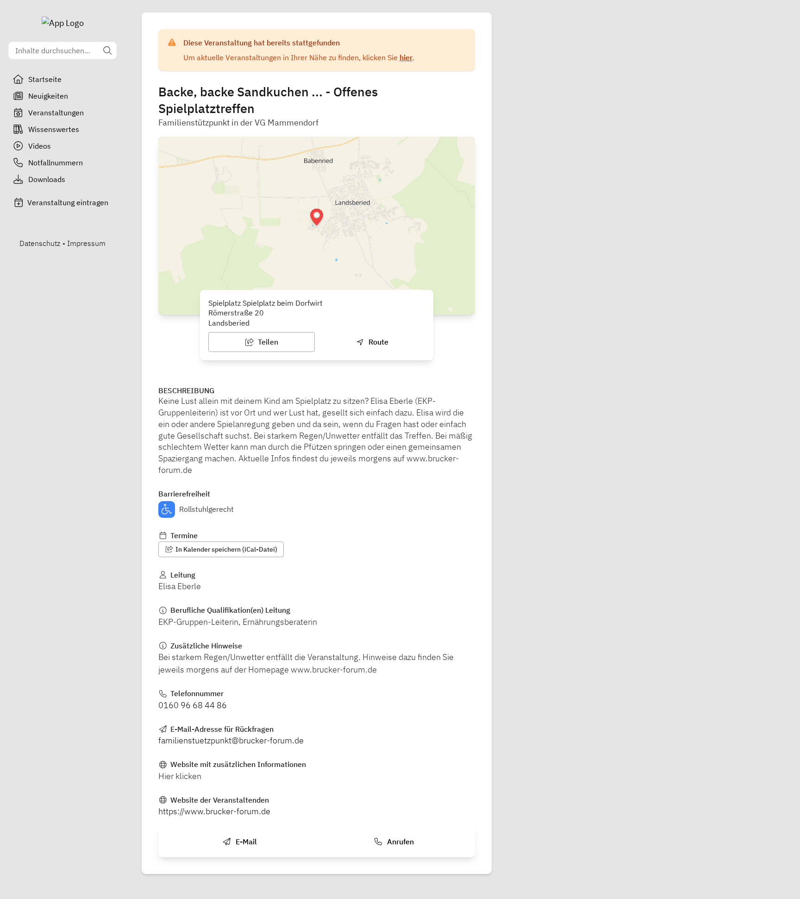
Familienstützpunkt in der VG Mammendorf (238, 122)
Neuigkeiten (48, 96)
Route (377, 341)
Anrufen (399, 841)
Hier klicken (179, 776)
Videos (39, 146)
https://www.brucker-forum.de (214, 811)
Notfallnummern (55, 162)
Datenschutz (39, 243)
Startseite (45, 79)
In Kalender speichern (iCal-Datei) (225, 549)
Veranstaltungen (56, 112)
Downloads (46, 179)
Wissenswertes (53, 129)
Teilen (267, 341)
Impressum (86, 243)
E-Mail (245, 841)
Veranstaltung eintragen (67, 202)
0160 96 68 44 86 (192, 705)
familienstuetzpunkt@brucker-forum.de (231, 740)
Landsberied (229, 322)
